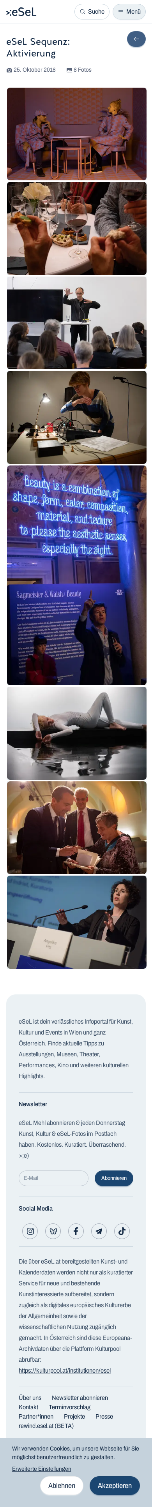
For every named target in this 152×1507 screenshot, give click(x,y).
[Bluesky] (53, 1231)
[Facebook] (76, 1231)
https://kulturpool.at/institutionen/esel (65, 1370)
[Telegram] (99, 1231)
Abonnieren (114, 1178)
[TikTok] (122, 1231)
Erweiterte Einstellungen (41, 1469)
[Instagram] (30, 1231)
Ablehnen (61, 1485)
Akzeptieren (115, 1485)
